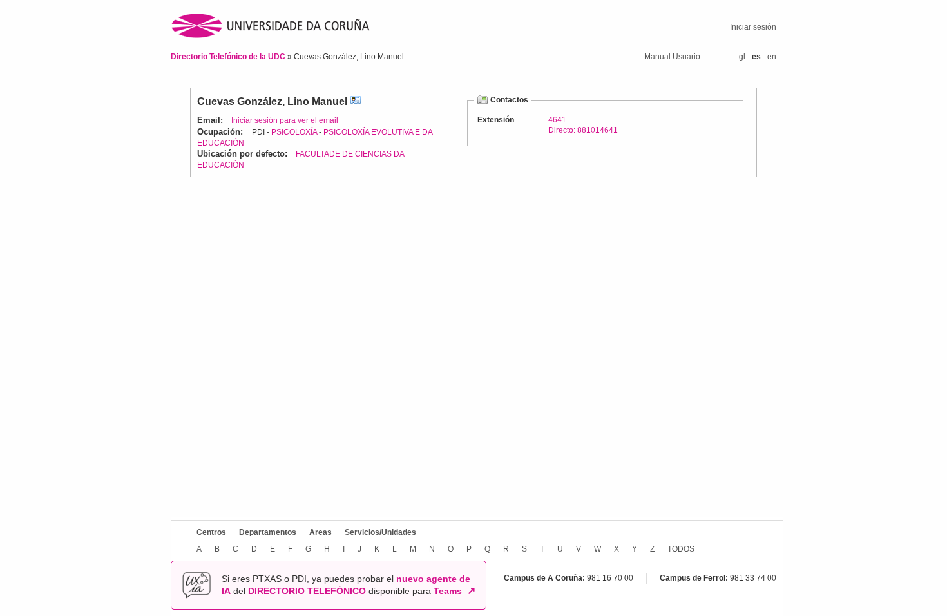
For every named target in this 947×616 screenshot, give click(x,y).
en (771, 56)
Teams (448, 591)
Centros (211, 532)
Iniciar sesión (753, 27)
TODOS (680, 548)
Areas (320, 532)
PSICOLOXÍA (294, 132)
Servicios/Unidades (380, 532)
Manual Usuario (672, 56)
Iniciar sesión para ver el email (284, 120)
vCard (355, 101)
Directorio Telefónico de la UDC (229, 56)
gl (742, 56)
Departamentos (267, 532)
